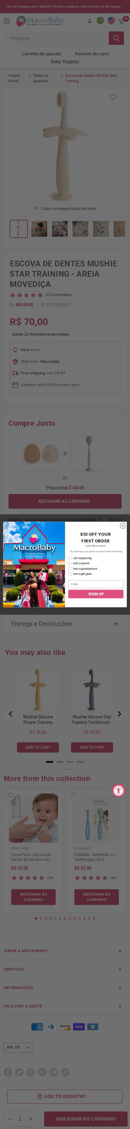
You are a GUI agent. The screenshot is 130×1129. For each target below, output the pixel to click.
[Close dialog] (122, 526)
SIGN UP (95, 593)
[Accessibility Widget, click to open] (118, 790)
